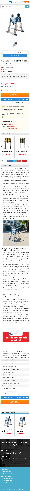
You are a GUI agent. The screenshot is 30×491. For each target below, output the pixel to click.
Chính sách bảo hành (8, 473)
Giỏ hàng (26, 2)
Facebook (10, 160)
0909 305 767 (13, 126)
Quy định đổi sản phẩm (8, 482)
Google (19, 160)
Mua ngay (15, 95)
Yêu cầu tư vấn (15, 55)
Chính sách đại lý (7, 471)
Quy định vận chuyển (8, 478)
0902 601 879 (13, 128)
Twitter (15, 160)
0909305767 (15, 102)
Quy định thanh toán (8, 480)
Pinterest (24, 160)
